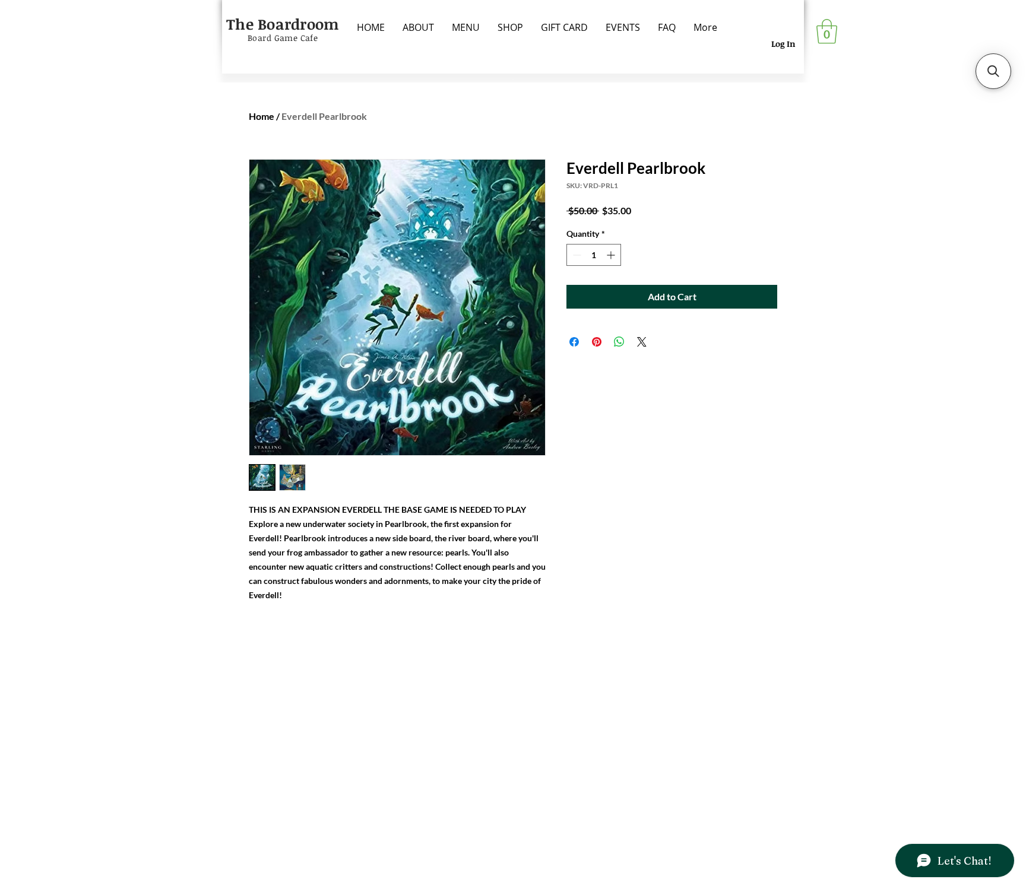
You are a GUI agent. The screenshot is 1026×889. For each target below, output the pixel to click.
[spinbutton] (593, 255)
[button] (826, 31)
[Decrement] (575, 255)
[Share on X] (642, 342)
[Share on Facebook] (574, 342)
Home (261, 116)
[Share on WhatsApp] (619, 342)
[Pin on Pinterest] (597, 342)
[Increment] (611, 255)
